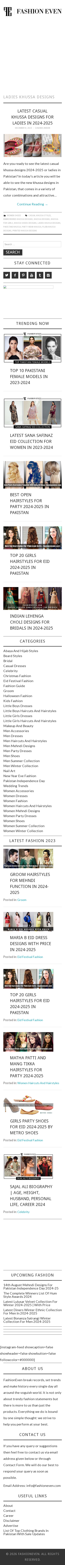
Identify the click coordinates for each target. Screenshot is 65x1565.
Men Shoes (11, 756)
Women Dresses (15, 796)
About (8, 1505)
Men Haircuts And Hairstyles (25, 741)
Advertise (10, 1525)
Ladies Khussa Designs (49, 223)
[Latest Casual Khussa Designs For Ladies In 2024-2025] (32, 145)
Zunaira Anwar (42, 128)
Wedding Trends (15, 786)
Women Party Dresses (19, 816)
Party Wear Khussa (31, 227)
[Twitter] (6, 275)
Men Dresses (13, 736)
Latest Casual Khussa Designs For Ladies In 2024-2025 (32, 117)
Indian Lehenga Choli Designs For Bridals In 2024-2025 (31, 622)
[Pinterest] (23, 275)
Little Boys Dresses (17, 706)
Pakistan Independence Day (24, 781)
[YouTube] (31, 275)
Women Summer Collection (23, 826)
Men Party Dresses (17, 751)
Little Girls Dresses (17, 716)
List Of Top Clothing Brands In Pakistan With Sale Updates (25, 1532)
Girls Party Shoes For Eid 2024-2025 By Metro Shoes (31, 1126)
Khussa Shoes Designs (25, 223)
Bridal (7, 661)
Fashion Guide (14, 686)
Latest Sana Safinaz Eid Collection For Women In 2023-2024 (31, 441)
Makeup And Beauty (18, 726)
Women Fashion (15, 801)
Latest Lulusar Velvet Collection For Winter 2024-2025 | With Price (30, 1303)
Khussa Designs (42, 219)
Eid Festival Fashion (18, 681)
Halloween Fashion (17, 696)
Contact (9, 1510)
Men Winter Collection (20, 766)
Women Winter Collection (23, 831)
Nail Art (9, 771)
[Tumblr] (40, 275)
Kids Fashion (13, 701)
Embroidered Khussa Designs (18, 219)
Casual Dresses (14, 666)
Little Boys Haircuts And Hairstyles (29, 711)
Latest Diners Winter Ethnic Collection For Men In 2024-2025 (32, 1311)
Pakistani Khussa (12, 227)
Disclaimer (11, 1520)
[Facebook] (15, 275)
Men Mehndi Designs (19, 746)
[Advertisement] (32, 53)
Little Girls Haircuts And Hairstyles (29, 721)
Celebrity (10, 671)
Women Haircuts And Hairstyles (27, 806)
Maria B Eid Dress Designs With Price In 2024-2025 (30, 943)
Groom (8, 691)
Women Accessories (18, 791)
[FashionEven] (32, 11)
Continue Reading (32, 204)
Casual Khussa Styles (39, 215)
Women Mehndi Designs (21, 811)
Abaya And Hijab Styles (20, 651)
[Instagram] (48, 275)
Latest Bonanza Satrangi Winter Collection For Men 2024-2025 (27, 1319)
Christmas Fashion (17, 676)
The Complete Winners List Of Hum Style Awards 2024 (30, 1294)
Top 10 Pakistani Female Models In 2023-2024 (29, 376)
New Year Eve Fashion (19, 776)
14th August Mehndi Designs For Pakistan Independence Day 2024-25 (31, 1286)
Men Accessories (16, 731)
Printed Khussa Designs (24, 231)
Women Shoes (14, 215)
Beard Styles (12, 656)
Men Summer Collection (21, 761)
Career (8, 1515)
